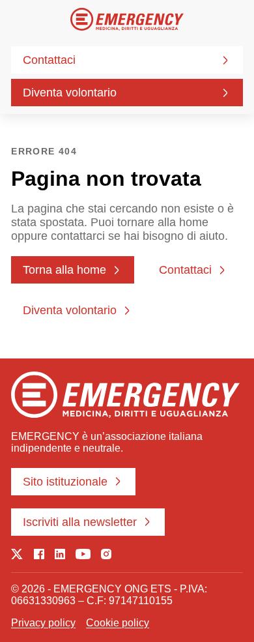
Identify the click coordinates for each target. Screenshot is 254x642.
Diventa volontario (70, 92)
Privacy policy (43, 622)
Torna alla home (64, 269)
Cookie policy (117, 622)
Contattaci (49, 59)
